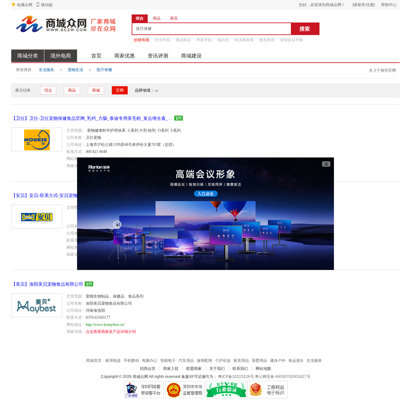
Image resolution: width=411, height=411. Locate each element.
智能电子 (168, 360)
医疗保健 (104, 69)
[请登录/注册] (364, 5)
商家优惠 (124, 55)
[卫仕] (36, 139)
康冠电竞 (183, 40)
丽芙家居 (267, 40)
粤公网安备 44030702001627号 (282, 376)
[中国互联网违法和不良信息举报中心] (185, 389)
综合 (48, 90)
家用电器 (113, 360)
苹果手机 (204, 40)
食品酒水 (296, 360)
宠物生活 (75, 69)
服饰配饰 (204, 360)
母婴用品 (259, 360)
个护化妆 (223, 360)
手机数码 (131, 360)
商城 (96, 90)
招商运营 (147, 368)
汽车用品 (186, 360)
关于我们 (217, 368)
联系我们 (240, 368)
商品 (72, 90)
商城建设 (191, 55)
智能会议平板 (291, 40)
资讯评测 (158, 55)
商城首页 (93, 360)
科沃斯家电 (244, 40)
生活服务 (46, 69)
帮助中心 (389, 5)
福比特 (223, 40)
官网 (120, 90)
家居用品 (241, 360)
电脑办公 (149, 360)
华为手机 (162, 40)
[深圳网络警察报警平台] (144, 389)
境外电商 (60, 55)
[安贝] (36, 216)
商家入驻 (171, 368)
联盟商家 (194, 368)
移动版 (47, 5)
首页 (96, 55)
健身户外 (277, 360)
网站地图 (263, 368)
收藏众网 (24, 5)
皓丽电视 (141, 40)
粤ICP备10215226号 (236, 376)
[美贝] (36, 305)
